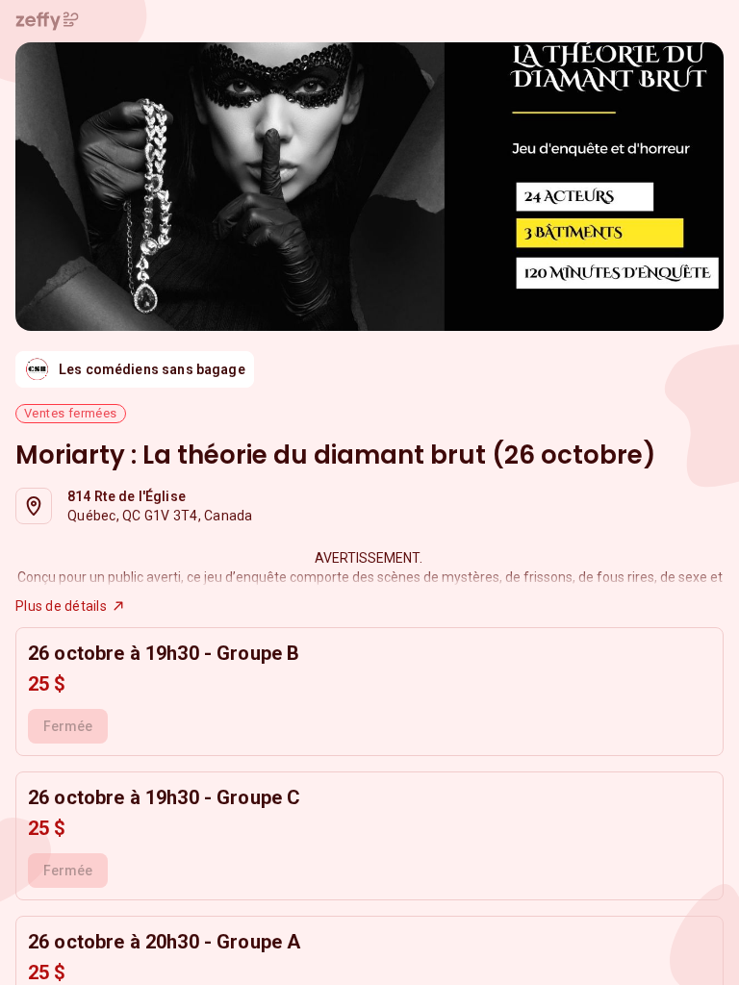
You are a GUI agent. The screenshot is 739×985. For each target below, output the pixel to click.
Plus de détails (61, 606)
